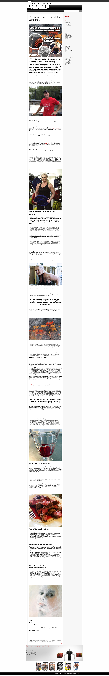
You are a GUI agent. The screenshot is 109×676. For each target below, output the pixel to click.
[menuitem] (30, 11)
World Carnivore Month (50, 641)
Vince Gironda (44, 641)
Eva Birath (53, 640)
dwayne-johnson (48, 640)
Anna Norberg (67, 27)
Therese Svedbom (68, 61)
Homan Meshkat (68, 37)
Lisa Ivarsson (67, 46)
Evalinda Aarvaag (68, 35)
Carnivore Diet (37, 640)
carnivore (33, 640)
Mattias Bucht (67, 49)
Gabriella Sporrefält (68, 36)
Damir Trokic (67, 33)
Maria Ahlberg (67, 47)
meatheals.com (44, 136)
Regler (65, 673)
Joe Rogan (57, 640)
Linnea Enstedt (67, 45)
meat (32, 641)
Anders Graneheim (68, 26)
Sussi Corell (67, 58)
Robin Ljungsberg (68, 53)
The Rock (39, 641)
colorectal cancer (43, 640)
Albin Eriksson (67, 24)
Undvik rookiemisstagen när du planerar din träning (54, 643)
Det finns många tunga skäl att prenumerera (42, 646)
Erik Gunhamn (67, 34)
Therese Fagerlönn (68, 60)
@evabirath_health (35, 636)
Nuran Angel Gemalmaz (69, 50)
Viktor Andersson (68, 64)
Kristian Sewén (67, 44)
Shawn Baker (36, 641)
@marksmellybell (31, 142)
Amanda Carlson (68, 25)
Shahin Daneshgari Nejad (69, 57)
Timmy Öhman (67, 62)
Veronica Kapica (68, 63)
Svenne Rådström (68, 59)
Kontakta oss (56, 673)
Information (79, 673)
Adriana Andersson (68, 23)
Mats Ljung (67, 48)
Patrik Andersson (68, 51)
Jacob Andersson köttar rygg (33, 643)
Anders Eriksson (34, 23)
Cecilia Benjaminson (68, 32)
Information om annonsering (71, 673)
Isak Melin (67, 38)
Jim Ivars (66, 40)
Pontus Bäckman (68, 52)
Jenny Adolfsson (68, 39)
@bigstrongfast (56, 141)
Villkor (61, 673)
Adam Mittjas (67, 22)
